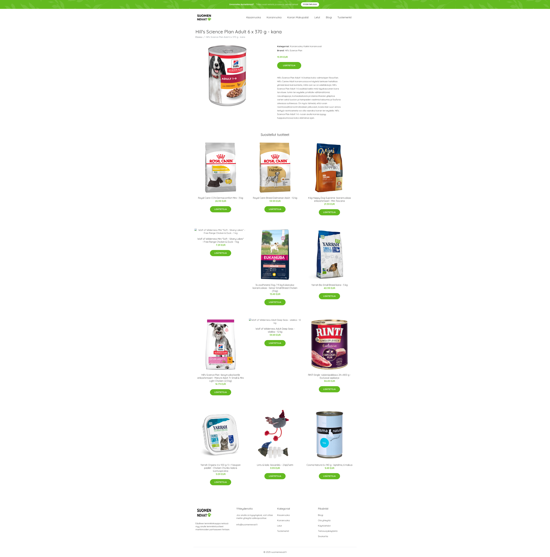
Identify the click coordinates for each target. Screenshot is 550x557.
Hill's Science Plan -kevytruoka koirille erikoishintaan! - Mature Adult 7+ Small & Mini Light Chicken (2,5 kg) (220, 377)
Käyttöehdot (324, 525)
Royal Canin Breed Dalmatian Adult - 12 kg (275, 197)
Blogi (329, 17)
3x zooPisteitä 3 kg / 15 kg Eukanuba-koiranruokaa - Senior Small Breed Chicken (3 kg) (275, 288)
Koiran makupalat (298, 17)
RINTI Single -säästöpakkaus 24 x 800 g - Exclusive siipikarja (329, 376)
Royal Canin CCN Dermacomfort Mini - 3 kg (220, 197)
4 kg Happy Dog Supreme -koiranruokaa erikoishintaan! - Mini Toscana (329, 199)
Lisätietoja (289, 65)
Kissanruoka (253, 17)
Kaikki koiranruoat (313, 46)
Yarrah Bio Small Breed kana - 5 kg (329, 285)
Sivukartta (323, 536)
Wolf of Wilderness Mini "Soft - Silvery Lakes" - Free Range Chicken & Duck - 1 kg (220, 240)
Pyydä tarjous (310, 4)
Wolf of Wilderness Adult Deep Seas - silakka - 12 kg (275, 330)
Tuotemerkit (344, 17)
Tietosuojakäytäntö (328, 531)
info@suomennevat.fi (247, 524)
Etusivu (199, 37)
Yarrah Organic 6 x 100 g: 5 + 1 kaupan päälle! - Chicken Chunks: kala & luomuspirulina (221, 467)
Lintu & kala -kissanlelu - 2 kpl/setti (275, 464)
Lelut (317, 17)
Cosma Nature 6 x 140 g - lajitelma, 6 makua (329, 464)
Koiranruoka (274, 17)
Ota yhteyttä (324, 520)
